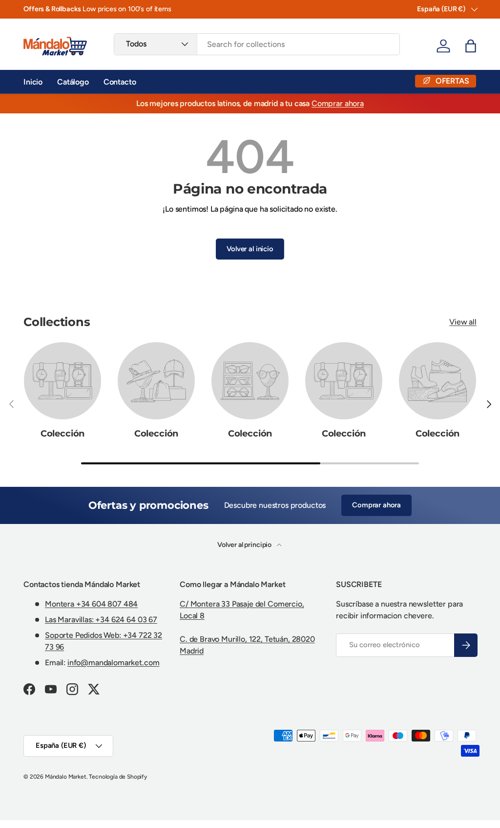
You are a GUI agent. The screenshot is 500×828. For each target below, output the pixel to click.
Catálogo (73, 82)
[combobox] (256, 44)
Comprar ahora (338, 103)
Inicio (32, 82)
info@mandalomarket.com (113, 662)
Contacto (120, 82)
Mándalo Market (65, 776)
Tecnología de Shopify (118, 776)
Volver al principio (245, 545)
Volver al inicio (250, 248)
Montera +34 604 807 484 (91, 604)
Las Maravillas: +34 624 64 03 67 (101, 619)
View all (463, 322)
